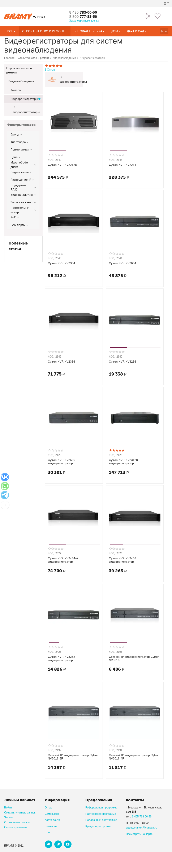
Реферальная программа (101, 807)
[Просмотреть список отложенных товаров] (157, 15)
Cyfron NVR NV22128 (62, 164)
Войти (8, 807)
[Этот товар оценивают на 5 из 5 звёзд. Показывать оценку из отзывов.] (117, 450)
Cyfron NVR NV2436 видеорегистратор (122, 560)
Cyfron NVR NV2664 (122, 263)
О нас (48, 807)
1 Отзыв (50, 69)
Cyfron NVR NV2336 (61, 361)
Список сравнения (15, 827)
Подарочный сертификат (101, 819)
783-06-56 (83, 12)
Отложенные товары (17, 822)
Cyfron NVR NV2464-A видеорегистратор (63, 560)
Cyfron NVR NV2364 (61, 263)
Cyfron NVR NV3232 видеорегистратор (61, 658)
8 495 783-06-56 (141, 816)
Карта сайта (52, 819)
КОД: (51, 159)
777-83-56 (83, 16)
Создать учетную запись (20, 812)
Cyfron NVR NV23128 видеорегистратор (123, 461)
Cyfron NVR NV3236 (122, 361)
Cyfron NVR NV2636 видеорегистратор (61, 461)
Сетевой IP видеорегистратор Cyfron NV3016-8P (73, 756)
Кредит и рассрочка (98, 826)
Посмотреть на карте (139, 833)
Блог (48, 832)
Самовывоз (52, 813)
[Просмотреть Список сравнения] (148, 15)
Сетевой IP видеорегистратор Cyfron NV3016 (134, 658)
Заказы (8, 817)
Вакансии (51, 826)
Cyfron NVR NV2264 (122, 164)
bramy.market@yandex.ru (141, 827)
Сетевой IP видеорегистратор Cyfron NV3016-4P (134, 756)
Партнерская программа (100, 813)
